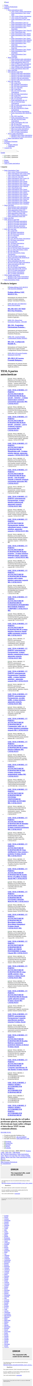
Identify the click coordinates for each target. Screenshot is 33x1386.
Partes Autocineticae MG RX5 (19, 117)
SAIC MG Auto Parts (14, 81)
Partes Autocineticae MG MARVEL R (18, 257)
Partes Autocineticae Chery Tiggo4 (21, 33)
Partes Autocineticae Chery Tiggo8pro (18, 203)
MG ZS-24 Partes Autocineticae (20, 125)
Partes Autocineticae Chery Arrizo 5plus (19, 173)
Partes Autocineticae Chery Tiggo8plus (18, 202)
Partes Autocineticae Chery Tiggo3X (21, 30)
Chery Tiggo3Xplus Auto (18, 32)
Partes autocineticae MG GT (19, 100)
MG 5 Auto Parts (16, 89)
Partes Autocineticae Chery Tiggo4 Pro (18, 191)
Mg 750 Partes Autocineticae (9, 1154)
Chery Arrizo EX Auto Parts (19, 18)
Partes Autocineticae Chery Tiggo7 (21, 41)
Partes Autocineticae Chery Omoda (21, 24)
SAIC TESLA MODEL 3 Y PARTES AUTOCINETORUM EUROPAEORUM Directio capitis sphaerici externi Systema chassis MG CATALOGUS (17, 996)
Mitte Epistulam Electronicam (9, 1162)
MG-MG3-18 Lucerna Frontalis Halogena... (16, 359)
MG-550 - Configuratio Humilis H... (16, 343)
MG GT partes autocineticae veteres (21, 105)
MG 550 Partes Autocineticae (19, 94)
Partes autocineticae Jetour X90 (20, 65)
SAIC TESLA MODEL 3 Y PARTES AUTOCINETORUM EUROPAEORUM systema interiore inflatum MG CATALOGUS (17, 746)
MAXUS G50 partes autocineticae (20, 76)
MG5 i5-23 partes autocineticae (20, 129)
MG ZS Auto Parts (16, 124)
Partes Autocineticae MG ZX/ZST (20, 127)
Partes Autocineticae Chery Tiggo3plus (18, 184)
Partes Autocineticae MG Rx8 (19, 122)
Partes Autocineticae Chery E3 (19, 22)
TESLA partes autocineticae (15, 133)
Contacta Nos (8, 148)
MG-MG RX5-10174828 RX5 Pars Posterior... (16, 310)
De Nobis (7, 143)
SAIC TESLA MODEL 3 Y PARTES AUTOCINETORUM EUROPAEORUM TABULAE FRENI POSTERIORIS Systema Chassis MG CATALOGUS (18, 947)
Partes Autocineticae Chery (15, 10)
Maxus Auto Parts (11, 1157)
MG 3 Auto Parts (16, 83)
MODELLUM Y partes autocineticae (21, 136)
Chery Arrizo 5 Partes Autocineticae (21, 11)
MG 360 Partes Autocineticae (19, 86)
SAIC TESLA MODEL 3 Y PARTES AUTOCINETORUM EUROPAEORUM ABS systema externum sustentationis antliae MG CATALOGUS (17, 770)
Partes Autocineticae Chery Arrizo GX (18, 178)
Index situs (8, 1152)
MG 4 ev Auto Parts (16, 87)
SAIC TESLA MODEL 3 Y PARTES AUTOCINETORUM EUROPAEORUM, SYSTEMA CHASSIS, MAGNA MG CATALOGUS (18, 896)
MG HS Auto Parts (16, 106)
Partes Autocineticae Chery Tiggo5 (21, 38)
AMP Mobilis (16, 1152)
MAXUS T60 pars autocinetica (20, 78)
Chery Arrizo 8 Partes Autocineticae (21, 16)
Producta (6, 8)
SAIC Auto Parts (12, 70)
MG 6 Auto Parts (16, 95)
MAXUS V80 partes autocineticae (20, 79)
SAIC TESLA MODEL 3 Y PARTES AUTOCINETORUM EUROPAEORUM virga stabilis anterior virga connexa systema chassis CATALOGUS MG (17, 972)
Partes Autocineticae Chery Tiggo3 (21, 26)
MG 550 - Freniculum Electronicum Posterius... (17, 326)
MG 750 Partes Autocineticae (19, 97)
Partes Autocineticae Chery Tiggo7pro (18, 199)
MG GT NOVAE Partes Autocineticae (18, 102)
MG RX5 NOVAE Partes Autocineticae (18, 120)
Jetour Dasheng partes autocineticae (21, 59)
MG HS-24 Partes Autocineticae (20, 111)
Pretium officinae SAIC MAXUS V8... (16, 293)
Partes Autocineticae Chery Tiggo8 (21, 49)
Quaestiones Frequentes (10, 141)
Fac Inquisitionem (6, 1163)
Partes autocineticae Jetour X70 (20, 62)
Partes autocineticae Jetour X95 (20, 68)
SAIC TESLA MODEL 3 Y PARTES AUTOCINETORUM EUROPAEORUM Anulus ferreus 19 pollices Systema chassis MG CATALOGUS (17, 873)
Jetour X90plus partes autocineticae (21, 67)
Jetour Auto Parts (12, 57)
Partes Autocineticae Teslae (15, 138)
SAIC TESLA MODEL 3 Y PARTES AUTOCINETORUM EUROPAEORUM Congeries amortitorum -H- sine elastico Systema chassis (18, 1064)
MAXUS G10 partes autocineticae (20, 75)
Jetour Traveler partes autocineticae (21, 60)
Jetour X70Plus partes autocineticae (21, 64)
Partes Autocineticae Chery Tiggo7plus (18, 197)
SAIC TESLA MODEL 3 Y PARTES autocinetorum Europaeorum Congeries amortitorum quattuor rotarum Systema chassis (17, 1018)
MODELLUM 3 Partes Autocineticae (21, 135)
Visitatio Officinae (13, 144)
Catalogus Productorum (10, 6)
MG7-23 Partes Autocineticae (19, 132)
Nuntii (6, 140)
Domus (6, 5)
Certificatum (11, 146)
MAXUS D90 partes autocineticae (20, 73)
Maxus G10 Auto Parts (11, 1155)
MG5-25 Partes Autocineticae (19, 130)
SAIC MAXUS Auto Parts (15, 71)
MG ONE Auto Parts (17, 116)
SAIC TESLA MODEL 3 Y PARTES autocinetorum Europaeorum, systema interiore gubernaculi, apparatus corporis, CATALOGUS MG (17, 501)
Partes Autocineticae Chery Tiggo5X (21, 40)
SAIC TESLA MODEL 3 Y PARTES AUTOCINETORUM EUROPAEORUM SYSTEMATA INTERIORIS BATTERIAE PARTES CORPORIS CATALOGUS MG (18, 603)
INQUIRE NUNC (6, 1132)
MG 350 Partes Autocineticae (19, 84)
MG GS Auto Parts (16, 98)
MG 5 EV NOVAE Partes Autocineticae (18, 91)
